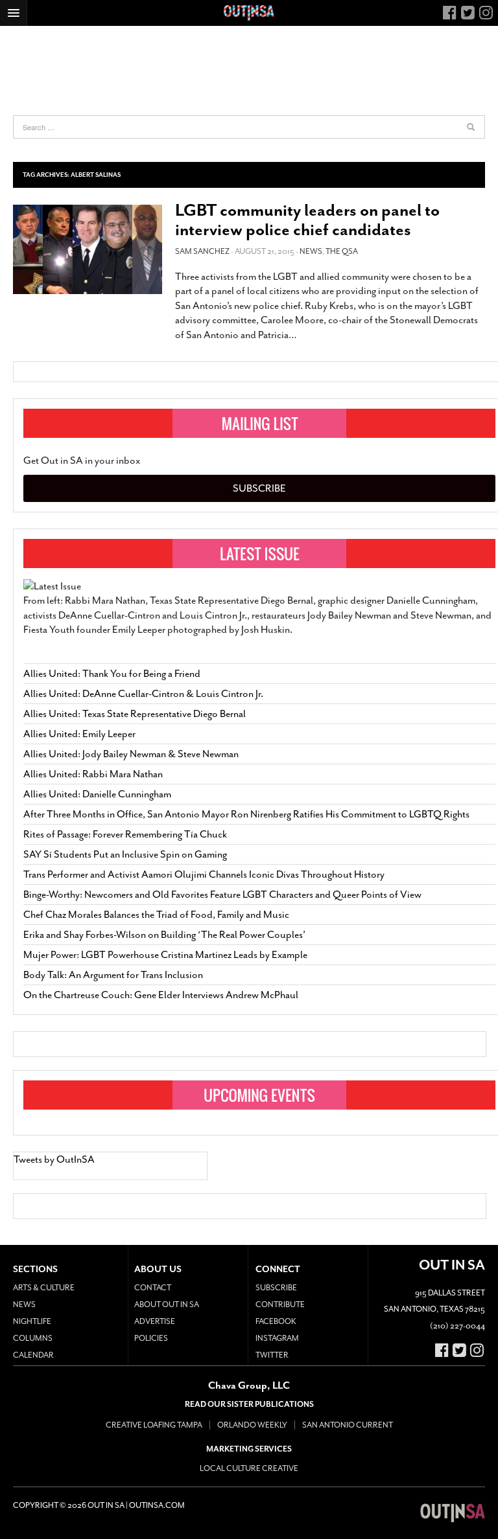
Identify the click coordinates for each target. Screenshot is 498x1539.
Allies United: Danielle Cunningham (97, 794)
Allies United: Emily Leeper (79, 733)
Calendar (33, 1355)
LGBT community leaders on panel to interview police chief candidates (307, 220)
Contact (152, 1287)
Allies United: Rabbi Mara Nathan (93, 774)
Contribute (280, 1304)
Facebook (275, 1321)
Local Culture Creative (249, 1468)
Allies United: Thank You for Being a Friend (111, 673)
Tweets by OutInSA (54, 1159)
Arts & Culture (44, 1287)
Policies (151, 1338)
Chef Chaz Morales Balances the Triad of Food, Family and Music (156, 914)
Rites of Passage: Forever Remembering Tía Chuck (125, 834)
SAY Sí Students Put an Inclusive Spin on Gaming (125, 854)
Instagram (277, 1338)
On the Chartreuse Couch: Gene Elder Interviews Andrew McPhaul (160, 994)
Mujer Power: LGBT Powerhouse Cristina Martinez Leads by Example (165, 954)
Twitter (272, 1355)
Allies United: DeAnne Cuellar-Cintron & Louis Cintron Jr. (144, 693)
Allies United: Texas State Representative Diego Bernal (134, 713)
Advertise (154, 1321)
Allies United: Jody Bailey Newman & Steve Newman (131, 753)
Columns (33, 1338)
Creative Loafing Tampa (154, 1425)
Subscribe (259, 488)
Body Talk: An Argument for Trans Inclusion (113, 974)
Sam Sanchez (202, 251)
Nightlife (32, 1321)
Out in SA (452, 1513)
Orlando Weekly (252, 1425)
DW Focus (249, 13)
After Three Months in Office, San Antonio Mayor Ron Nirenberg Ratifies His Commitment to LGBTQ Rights (246, 814)
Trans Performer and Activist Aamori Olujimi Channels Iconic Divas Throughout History (204, 874)
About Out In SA (166, 1304)
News (311, 251)
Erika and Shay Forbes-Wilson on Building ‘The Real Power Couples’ (164, 934)
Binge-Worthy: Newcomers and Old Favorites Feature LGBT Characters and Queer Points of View (222, 894)
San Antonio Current (347, 1425)
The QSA (342, 251)
